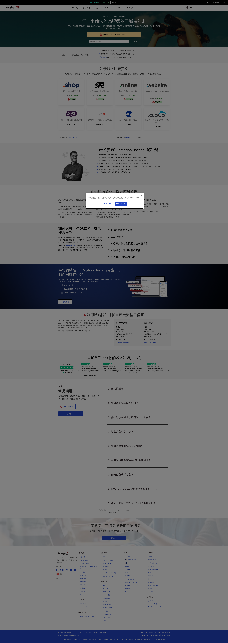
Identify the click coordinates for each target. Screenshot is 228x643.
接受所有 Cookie (120, 204)
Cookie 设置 (107, 204)
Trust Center (132, 199)
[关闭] (141, 195)
